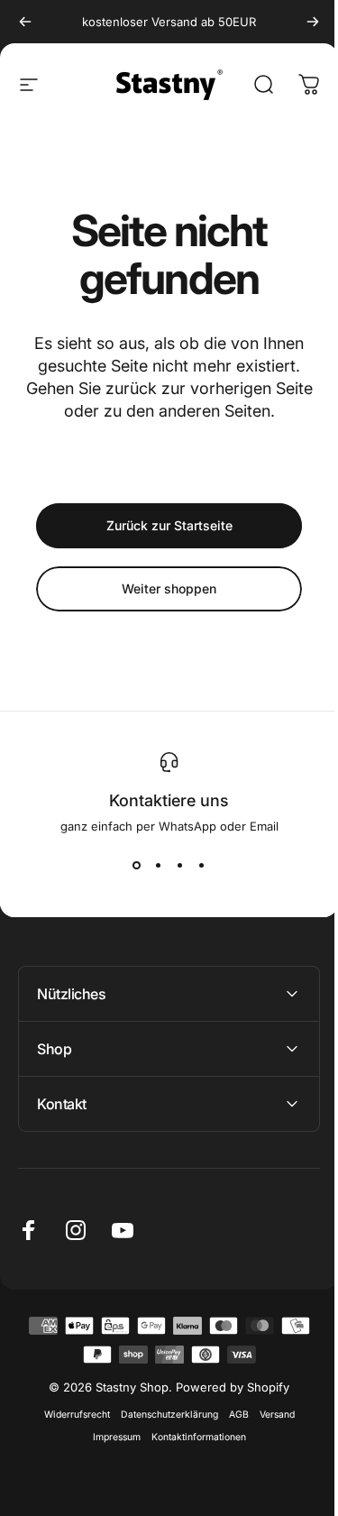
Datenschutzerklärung (162, 1414)
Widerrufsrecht (70, 1414)
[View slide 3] (180, 866)
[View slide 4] (202, 866)
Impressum (109, 1437)
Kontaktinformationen (191, 1437)
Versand (270, 1414)
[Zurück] (25, 21)
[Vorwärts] (313, 21)
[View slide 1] (137, 866)
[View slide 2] (158, 866)
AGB (232, 1414)
